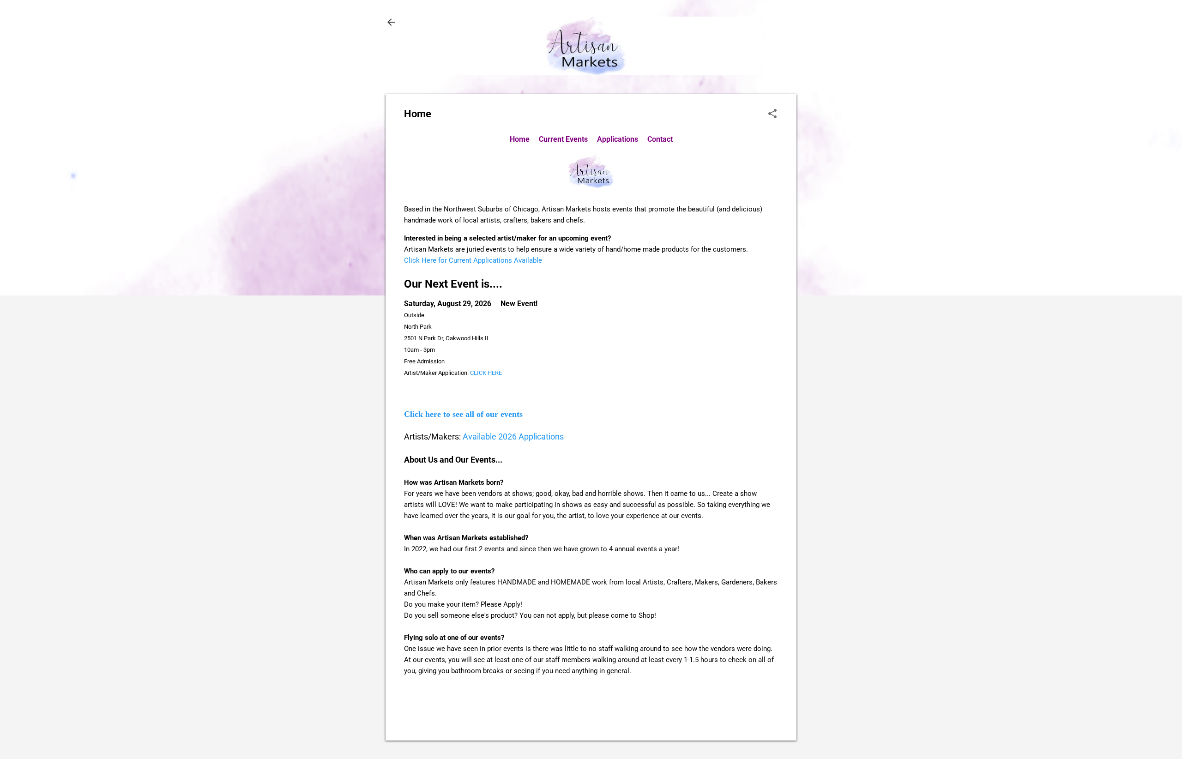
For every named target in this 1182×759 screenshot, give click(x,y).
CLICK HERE (486, 372)
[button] (772, 114)
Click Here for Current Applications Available (473, 260)
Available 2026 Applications (513, 436)
